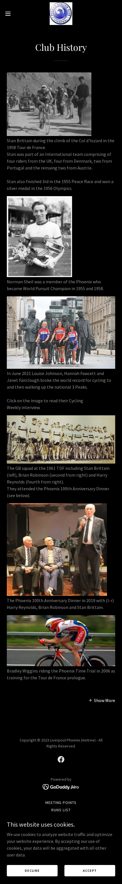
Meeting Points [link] (61, 802)
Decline (32, 870)
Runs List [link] (61, 809)
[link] (61, 13)
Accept (89, 870)
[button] (11, 13)
